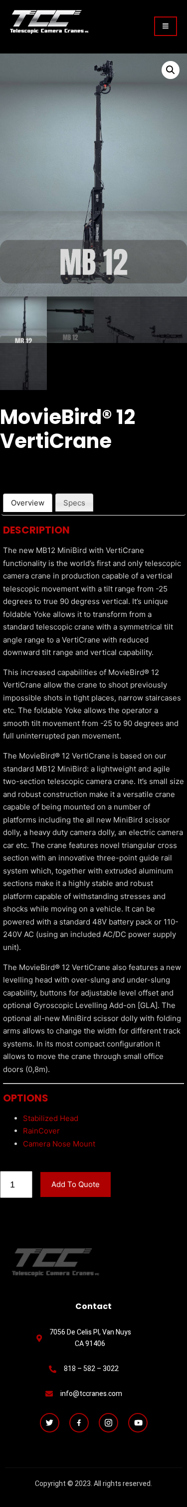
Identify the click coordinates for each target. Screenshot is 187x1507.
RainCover (41, 1131)
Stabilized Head (50, 1118)
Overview (27, 503)
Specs (74, 503)
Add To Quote (75, 1184)
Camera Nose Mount (59, 1143)
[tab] (27, 503)
